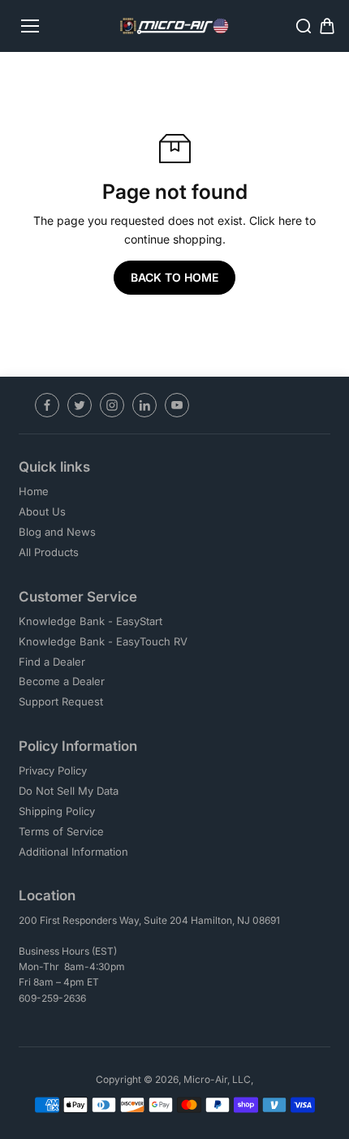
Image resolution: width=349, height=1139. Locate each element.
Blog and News (57, 531)
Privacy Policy (53, 770)
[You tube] (177, 405)
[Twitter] (79, 405)
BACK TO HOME (174, 277)
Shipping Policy (57, 811)
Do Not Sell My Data (68, 790)
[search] (303, 26)
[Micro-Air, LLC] (175, 26)
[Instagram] (112, 405)
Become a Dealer (62, 681)
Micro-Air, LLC (217, 1079)
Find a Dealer (52, 661)
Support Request (61, 701)
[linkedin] (144, 405)
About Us (42, 511)
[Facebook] (47, 405)
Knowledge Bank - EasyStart (90, 621)
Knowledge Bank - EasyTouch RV (103, 641)
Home (34, 491)
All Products (49, 552)
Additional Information (73, 851)
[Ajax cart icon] (327, 26)
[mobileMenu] (30, 26)
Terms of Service (61, 831)
